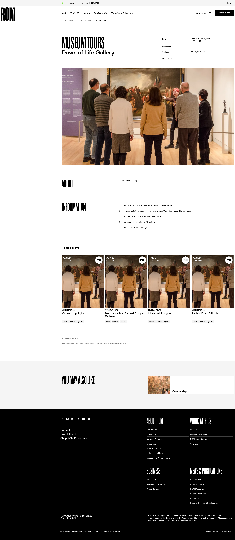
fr (210, 13)
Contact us (66, 430)
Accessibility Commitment (158, 458)
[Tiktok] (78, 419)
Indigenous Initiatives (156, 453)
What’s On (75, 13)
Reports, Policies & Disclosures (204, 503)
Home (64, 20)
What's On (73, 20)
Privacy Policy (212, 532)
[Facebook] (67, 419)
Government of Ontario (109, 532)
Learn (87, 13)
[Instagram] (72, 419)
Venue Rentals (153, 489)
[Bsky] (88, 419)
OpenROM (151, 434)
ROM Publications (198, 494)
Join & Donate (100, 13)
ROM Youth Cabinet (198, 439)
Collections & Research (122, 13)
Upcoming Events (86, 20)
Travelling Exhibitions (156, 484)
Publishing (151, 479)
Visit (64, 13)
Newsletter (66, 434)
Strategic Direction (155, 439)
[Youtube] (83, 419)
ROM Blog (194, 498)
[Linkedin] (61, 419)
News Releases (197, 484)
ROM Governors (154, 448)
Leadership (151, 444)
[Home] (13, 14)
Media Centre (196, 479)
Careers (193, 430)
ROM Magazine (197, 489)
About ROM (152, 430)
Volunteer (194, 444)
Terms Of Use (227, 532)
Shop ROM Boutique (72, 438)
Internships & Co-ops (199, 434)
